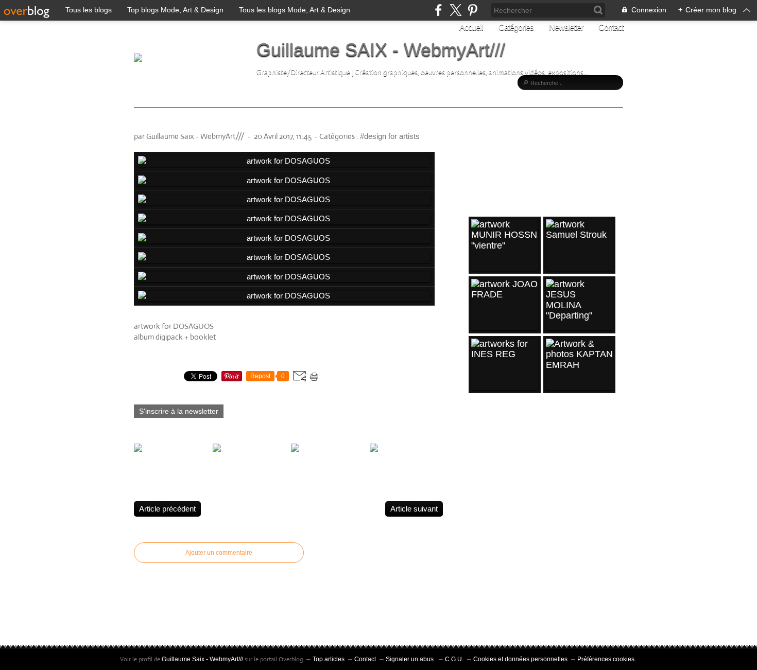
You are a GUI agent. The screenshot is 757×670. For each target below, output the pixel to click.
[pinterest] (472, 10)
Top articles (329, 659)
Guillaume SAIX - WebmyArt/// (380, 49)
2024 (480, 434)
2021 (480, 451)
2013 (480, 584)
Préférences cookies (605, 659)
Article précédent (167, 508)
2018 (480, 501)
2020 (480, 467)
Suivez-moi (500, 155)
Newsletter (566, 27)
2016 (480, 534)
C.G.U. (454, 659)
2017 (480, 517)
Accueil (471, 27)
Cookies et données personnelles (520, 659)
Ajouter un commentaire (218, 552)
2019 (480, 484)
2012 (480, 601)
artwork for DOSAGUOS (198, 122)
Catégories (516, 27)
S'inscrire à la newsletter (178, 411)
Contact (610, 27)
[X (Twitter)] (455, 10)
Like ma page (504, 173)
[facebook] (438, 10)
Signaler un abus (410, 659)
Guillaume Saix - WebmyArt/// (202, 659)
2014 (480, 568)
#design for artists (390, 136)
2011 (480, 618)
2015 (480, 551)
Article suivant (414, 508)
